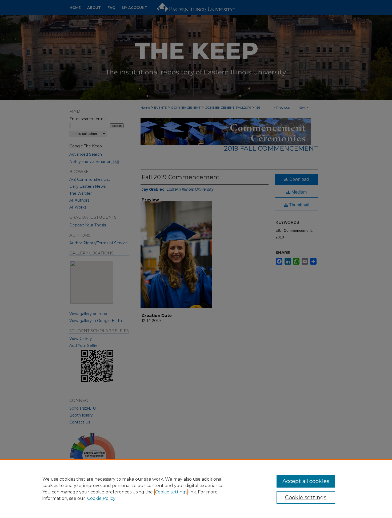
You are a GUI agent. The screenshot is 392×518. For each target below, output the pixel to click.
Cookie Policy (101, 498)
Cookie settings (171, 492)
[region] (196, 488)
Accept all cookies (305, 481)
